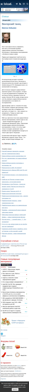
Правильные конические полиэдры (11, 193)
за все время (11, 267)
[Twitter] (14, 143)
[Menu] (2, 4)
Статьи (5, 16)
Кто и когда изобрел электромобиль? (13, 282)
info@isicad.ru (18, 371)
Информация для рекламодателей (9, 381)
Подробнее (3, 378)
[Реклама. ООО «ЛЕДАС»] (14, 9)
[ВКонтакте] (12, 143)
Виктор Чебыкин (9, 28)
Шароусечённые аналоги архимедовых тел (14, 156)
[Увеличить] (15, 69)
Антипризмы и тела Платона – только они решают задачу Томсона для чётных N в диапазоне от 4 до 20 (13, 187)
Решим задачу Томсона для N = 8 (11, 191)
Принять (15, 389)
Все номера (4, 330)
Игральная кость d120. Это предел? (12, 167)
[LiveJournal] (16, 143)
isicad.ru (19, 365)
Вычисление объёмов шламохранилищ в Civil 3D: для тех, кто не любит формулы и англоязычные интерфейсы (14, 294)
